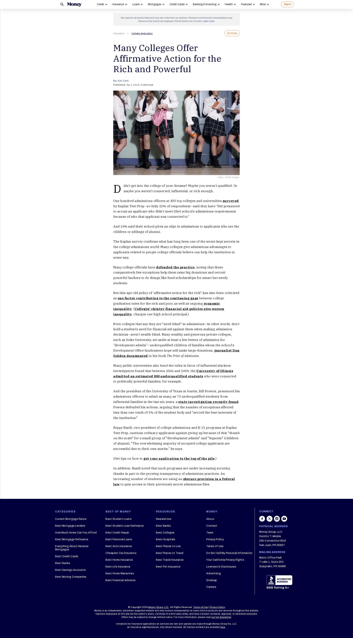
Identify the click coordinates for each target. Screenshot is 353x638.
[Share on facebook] (262, 519)
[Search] (62, 4)
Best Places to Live (168, 546)
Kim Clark (123, 81)
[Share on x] (269, 519)
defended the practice (175, 267)
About (210, 519)
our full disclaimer (221, 617)
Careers (211, 587)
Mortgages (154, 4)
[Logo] (74, 4)
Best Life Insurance (118, 566)
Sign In (287, 4)
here (222, 627)
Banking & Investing (205, 4)
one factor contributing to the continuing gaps (158, 298)
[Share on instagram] (277, 519)
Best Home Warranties (120, 573)
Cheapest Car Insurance (121, 553)
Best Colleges (165, 532)
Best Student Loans (118, 519)
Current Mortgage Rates (70, 519)
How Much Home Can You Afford (76, 532)
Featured (246, 4)
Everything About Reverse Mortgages (71, 548)
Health (229, 4)
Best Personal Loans (119, 539)
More (263, 4)
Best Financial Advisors (121, 580)
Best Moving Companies (70, 576)
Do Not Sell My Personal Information (229, 553)
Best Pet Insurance (168, 566)
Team (209, 532)
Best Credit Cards (66, 556)
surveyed (231, 201)
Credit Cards (177, 4)
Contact (211, 525)
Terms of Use (214, 546)
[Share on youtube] (284, 519)
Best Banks (62, 563)
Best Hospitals (165, 539)
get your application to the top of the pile (179, 459)
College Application (142, 33)
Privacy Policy (215, 539)
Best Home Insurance (119, 559)
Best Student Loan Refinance (125, 525)
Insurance (118, 4)
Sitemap (211, 580)
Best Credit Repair (117, 532)
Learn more (208, 21)
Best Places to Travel (169, 553)
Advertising (213, 573)
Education (118, 33)
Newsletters (164, 519)
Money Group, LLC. (158, 607)
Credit (100, 4)
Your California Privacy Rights (225, 559)
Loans (136, 4)
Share (233, 33)
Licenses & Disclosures (221, 566)
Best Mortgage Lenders (70, 525)
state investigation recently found (208, 402)
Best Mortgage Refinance (71, 539)
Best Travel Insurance (170, 559)
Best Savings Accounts (70, 570)
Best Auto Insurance (119, 546)
